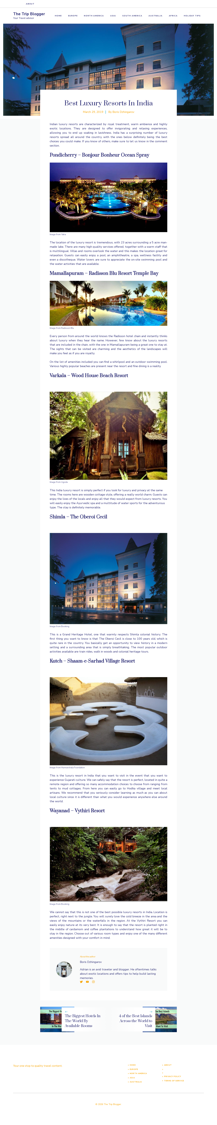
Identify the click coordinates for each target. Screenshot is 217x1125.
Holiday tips (192, 15)
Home (58, 15)
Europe (73, 15)
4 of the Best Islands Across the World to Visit (135, 1021)
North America (94, 15)
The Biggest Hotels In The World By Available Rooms (82, 1021)
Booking (65, 626)
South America (132, 15)
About (30, 4)
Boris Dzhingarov (123, 112)
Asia (113, 15)
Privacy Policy (172, 1076)
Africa (173, 15)
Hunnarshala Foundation (73, 767)
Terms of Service (174, 1081)
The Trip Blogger (29, 14)
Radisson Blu (67, 328)
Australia (155, 15)
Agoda (64, 482)
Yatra (63, 234)
